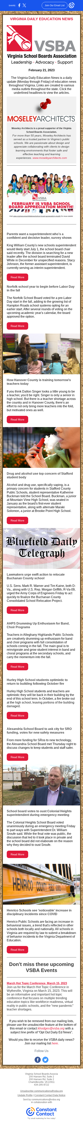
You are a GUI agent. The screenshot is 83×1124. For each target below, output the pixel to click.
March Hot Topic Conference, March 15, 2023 (37, 983)
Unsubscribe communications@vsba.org (41, 1091)
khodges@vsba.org (51, 1028)
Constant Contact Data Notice (49, 1095)
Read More (17, 277)
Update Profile (25, 1095)
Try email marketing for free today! (42, 1118)
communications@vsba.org (45, 1099)
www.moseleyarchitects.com (50, 157)
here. (55, 1043)
